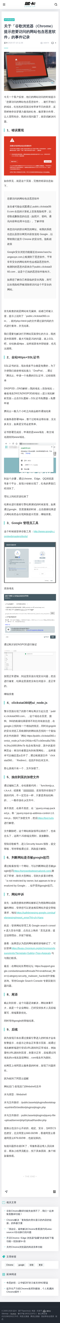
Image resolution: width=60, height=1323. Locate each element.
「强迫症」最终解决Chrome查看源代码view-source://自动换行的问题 (29, 1230)
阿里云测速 (24, 1316)
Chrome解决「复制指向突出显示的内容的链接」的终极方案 (29, 1221)
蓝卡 (6, 43)
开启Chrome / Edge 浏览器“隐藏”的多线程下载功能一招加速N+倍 (30, 1239)
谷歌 (32, 1265)
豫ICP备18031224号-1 (27, 1314)
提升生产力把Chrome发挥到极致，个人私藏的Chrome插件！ (30, 1290)
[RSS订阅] (14, 1314)
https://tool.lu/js (46, 818)
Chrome (9, 1265)
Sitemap (5, 1314)
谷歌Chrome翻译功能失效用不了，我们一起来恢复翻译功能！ (30, 1212)
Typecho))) (26, 1311)
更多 (41, 1265)
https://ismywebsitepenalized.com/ (32, 871)
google (21, 1265)
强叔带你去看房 (47, 1316)
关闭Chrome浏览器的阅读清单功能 (24, 1247)
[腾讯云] (47, 1311)
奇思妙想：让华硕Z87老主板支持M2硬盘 (27, 1282)
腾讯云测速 (35, 1316)
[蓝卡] (30, 4)
